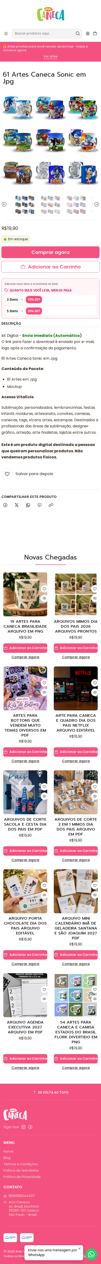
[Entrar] (88, 33)
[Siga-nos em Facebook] (30, 1127)
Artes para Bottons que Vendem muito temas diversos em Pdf (25, 725)
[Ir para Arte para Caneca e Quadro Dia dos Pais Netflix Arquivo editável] (76, 688)
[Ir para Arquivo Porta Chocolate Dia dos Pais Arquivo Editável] (25, 891)
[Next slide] (96, 205)
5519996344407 (22, 1195)
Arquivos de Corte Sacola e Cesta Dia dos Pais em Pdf (25, 824)
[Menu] (6, 33)
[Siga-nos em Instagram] (23, 1127)
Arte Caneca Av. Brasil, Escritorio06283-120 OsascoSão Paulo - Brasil (24, 1208)
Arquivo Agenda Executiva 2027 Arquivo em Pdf (25, 1027)
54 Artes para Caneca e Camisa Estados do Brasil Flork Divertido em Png (75, 1032)
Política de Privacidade (22, 1176)
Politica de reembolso (21, 1170)
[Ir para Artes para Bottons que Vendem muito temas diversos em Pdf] (25, 688)
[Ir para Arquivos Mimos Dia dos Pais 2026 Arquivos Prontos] (76, 594)
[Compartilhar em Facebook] (5, 505)
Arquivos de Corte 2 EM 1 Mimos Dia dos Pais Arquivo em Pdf (75, 827)
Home (8, 1151)
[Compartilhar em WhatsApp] (28, 505)
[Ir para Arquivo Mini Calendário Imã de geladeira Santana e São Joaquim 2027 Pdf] (76, 891)
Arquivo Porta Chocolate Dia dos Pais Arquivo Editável (25, 926)
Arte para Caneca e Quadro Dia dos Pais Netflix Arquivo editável (75, 723)
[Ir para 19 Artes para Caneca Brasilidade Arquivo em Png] (25, 594)
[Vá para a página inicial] (50, 14)
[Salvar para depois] (44, 589)
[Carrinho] (95, 34)
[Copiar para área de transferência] (51, 505)
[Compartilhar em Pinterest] (39, 505)
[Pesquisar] (78, 33)
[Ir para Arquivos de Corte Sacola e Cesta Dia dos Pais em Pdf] (25, 792)
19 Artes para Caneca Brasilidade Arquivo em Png (25, 626)
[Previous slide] (4, 205)
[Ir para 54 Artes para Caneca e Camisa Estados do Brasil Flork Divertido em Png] (76, 995)
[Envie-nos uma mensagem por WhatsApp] (91, 1254)
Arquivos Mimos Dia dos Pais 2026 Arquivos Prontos (76, 626)
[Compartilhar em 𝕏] (17, 505)
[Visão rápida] (44, 598)
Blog (7, 1157)
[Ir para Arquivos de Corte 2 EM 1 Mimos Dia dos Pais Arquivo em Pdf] (76, 792)
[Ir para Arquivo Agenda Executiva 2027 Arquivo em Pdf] (25, 995)
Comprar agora (25, 657)
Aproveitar (53, 55)
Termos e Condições (21, 1164)
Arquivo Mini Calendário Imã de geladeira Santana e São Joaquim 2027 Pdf (75, 928)
